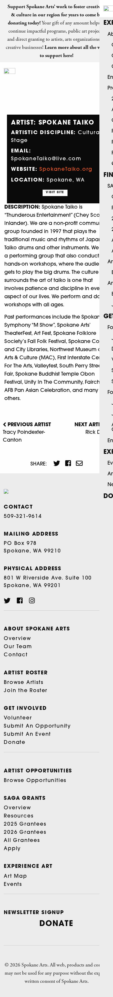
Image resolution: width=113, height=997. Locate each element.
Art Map (15, 876)
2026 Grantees (25, 832)
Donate (14, 742)
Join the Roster (26, 690)
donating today (23, 23)
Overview (17, 638)
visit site (55, 192)
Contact (16, 655)
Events (13, 884)
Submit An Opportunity (37, 726)
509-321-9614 (23, 516)
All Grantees (22, 840)
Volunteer (18, 718)
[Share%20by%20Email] (77, 464)
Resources (18, 816)
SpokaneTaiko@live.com (46, 159)
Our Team (18, 646)
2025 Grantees (25, 824)
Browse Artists (23, 682)
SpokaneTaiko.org (65, 169)
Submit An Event (27, 734)
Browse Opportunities (35, 780)
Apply (12, 848)
